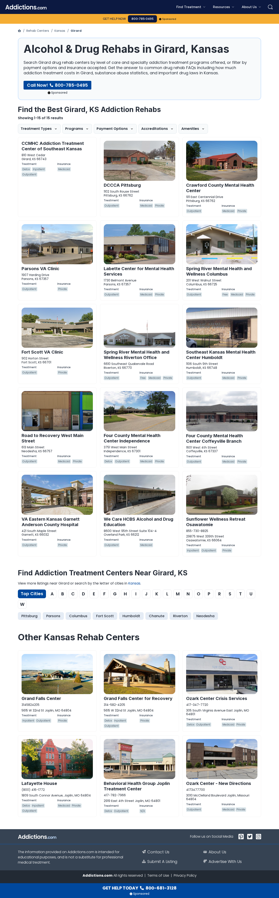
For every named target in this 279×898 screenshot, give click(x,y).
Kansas (59, 31)
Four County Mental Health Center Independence (132, 438)
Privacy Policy (185, 875)
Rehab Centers (37, 31)
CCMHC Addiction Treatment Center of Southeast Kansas (53, 146)
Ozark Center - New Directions (218, 783)
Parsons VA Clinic (40, 268)
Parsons (53, 615)
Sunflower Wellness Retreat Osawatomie (215, 522)
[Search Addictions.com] (270, 6)
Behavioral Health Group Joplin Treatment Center (137, 786)
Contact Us (158, 852)
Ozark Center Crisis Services (216, 698)
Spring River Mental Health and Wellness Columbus (219, 271)
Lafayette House (39, 783)
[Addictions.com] (20, 31)
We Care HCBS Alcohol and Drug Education (138, 522)
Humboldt (131, 615)
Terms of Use (158, 875)
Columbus (78, 615)
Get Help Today (139, 888)
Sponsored (169, 18)
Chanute (156, 615)
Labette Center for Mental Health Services (139, 271)
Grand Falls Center (41, 698)
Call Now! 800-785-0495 (57, 85)
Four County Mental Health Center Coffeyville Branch (214, 438)
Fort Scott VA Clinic (42, 352)
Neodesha (205, 615)
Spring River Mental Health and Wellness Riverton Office (136, 354)
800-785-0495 (142, 19)
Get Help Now (114, 19)
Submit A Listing (162, 861)
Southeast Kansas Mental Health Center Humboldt (220, 354)
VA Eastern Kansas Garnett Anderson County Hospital (51, 522)
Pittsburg (29, 615)
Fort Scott (105, 615)
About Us (217, 852)
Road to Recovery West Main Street (52, 438)
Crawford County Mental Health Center (220, 188)
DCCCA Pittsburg (122, 185)
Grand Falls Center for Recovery (138, 698)
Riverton (180, 615)
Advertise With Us (225, 861)
